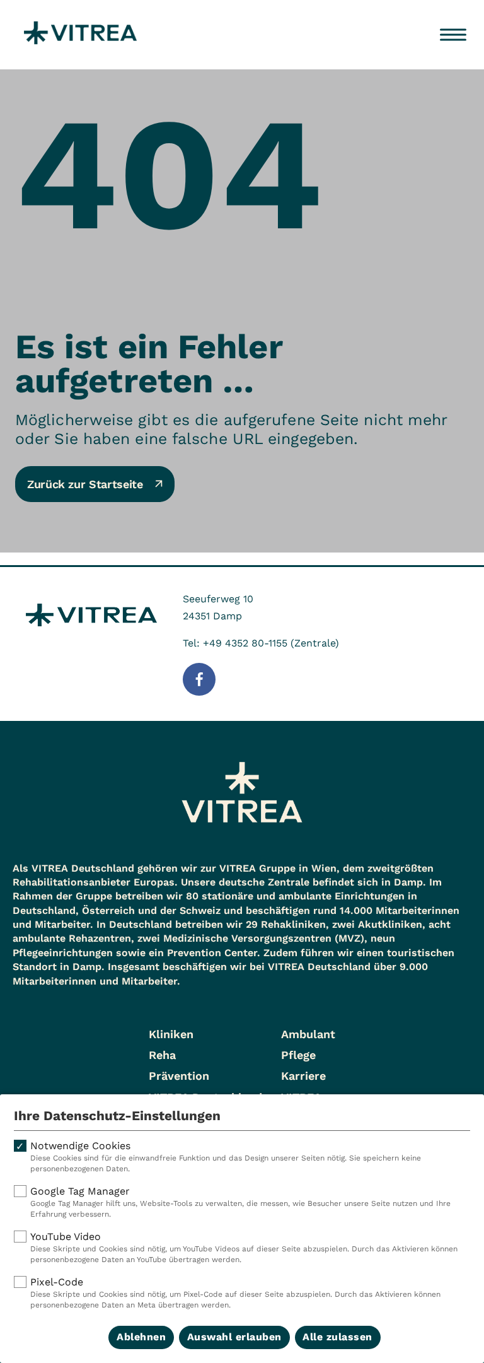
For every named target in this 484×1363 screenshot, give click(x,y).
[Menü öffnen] (453, 34)
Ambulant (308, 1034)
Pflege (298, 1055)
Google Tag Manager (240, 1202)
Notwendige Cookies (225, 1156)
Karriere (303, 1075)
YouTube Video (244, 1247)
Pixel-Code (235, 1292)
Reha (162, 1055)
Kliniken (171, 1034)
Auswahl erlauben (234, 1337)
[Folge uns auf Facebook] (199, 679)
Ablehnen (141, 1337)
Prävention (179, 1075)
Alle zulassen (337, 1337)
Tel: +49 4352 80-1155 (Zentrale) (261, 643)
